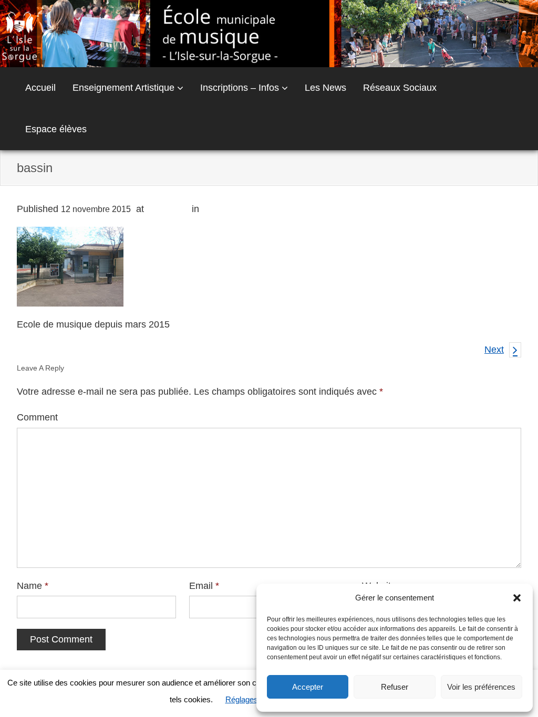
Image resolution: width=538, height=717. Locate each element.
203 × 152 (168, 209)
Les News (325, 87)
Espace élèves (56, 129)
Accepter (307, 686)
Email (204, 586)
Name (32, 586)
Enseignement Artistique (123, 87)
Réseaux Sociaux (400, 87)
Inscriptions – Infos (239, 87)
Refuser (394, 686)
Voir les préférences (481, 686)
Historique (223, 209)
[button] (517, 598)
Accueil (40, 87)
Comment (37, 417)
